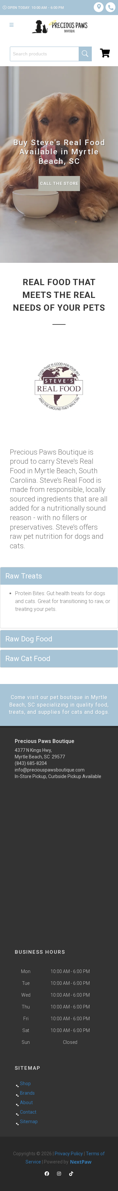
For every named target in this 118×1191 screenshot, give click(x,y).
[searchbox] (51, 54)
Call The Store (59, 183)
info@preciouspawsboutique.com (50, 769)
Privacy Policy (69, 1153)
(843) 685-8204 (31, 763)
